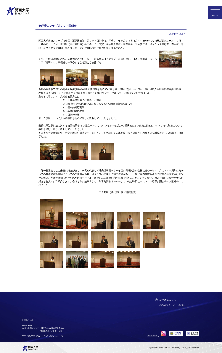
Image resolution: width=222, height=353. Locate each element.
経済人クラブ (164, 305)
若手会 (181, 305)
